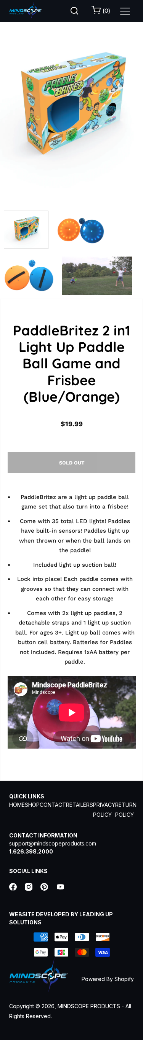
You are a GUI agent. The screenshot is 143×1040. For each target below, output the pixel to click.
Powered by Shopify (108, 979)
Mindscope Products (89, 1006)
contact (53, 804)
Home (17, 804)
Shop (32, 804)
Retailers (79, 804)
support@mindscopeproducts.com (52, 843)
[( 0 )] (97, 12)
